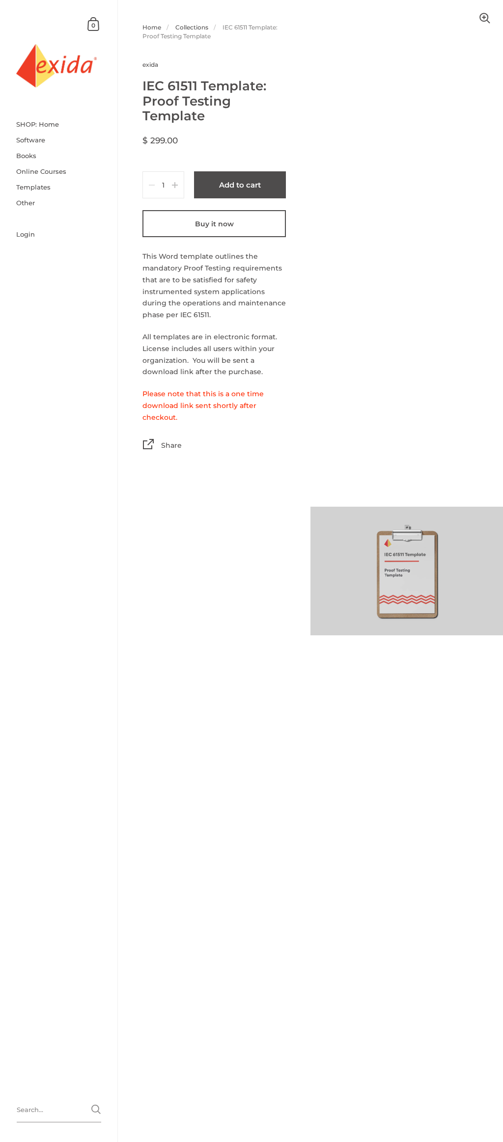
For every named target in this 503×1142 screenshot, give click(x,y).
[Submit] (96, 1109)
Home (151, 27)
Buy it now (214, 223)
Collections (191, 27)
